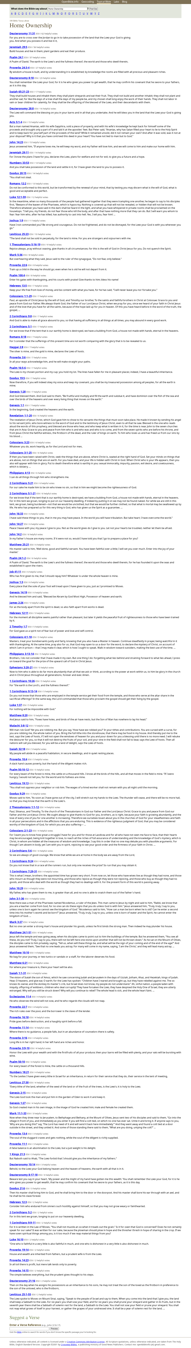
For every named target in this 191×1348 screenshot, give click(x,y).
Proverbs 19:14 (19, 1250)
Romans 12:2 (18, 183)
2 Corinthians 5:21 (21, 483)
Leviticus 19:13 (19, 783)
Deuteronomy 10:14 (22, 1164)
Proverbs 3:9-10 (20, 1048)
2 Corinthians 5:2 (21, 1212)
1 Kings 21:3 (17, 1154)
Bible (19, 1332)
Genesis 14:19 (18, 592)
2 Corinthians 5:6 (21, 850)
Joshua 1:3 (16, 582)
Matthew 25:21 (19, 544)
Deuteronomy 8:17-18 (24, 1174)
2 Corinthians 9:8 (21, 316)
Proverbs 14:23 (19, 1260)
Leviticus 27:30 (19, 1082)
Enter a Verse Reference (35, 1325)
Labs (116, 1)
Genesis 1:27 (18, 1103)
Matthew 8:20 (19, 715)
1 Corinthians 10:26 (22, 681)
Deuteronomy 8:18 (22, 78)
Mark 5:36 (16, 255)
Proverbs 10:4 (18, 759)
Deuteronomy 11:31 (22, 33)
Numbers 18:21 (19, 1072)
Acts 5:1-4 (16, 122)
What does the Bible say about (29, 8)
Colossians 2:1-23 (21, 830)
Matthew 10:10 (19, 952)
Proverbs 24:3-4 (20, 67)
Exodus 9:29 (17, 793)
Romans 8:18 (18, 337)
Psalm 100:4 (17, 275)
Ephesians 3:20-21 (21, 667)
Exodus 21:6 (17, 1188)
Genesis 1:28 (18, 391)
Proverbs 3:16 (18, 1038)
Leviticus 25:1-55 (20, 1294)
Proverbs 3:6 (18, 357)
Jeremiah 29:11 (19, 152)
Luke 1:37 (16, 705)
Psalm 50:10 (17, 1061)
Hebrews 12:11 (19, 613)
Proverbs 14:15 (19, 1270)
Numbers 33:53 (19, 162)
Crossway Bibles (69, 1344)
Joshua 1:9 (16, 220)
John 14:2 (16, 534)
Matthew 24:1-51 (20, 932)
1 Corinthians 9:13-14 (23, 691)
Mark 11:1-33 (18, 1113)
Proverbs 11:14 (19, 1027)
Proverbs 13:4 (18, 1133)
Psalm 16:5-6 (18, 368)
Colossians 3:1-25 (21, 452)
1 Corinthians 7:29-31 (23, 871)
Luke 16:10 (16, 1239)
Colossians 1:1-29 (21, 296)
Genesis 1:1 (17, 405)
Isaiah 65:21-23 (19, 91)
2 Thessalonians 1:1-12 (24, 807)
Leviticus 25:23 (19, 234)
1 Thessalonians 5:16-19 (25, 244)
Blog (124, 1)
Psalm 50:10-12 (19, 769)
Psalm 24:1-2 (18, 558)
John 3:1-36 (17, 898)
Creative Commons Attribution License (86, 1341)
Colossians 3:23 (19, 442)
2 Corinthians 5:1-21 (23, 493)
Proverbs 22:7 (18, 1007)
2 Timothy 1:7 (18, 626)
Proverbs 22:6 (18, 265)
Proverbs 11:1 (18, 1144)
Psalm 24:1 (16, 57)
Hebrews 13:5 (18, 285)
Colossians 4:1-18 (21, 637)
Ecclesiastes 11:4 (20, 996)
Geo (87, 1)
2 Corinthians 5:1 (21, 326)
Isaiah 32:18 (17, 749)
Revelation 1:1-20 (21, 415)
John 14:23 (16, 142)
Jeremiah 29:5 (18, 47)
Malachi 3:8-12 (19, 725)
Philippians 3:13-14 (22, 654)
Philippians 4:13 (20, 473)
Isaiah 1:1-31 (18, 973)
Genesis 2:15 (18, 1092)
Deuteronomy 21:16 (22, 1281)
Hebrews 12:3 (18, 1202)
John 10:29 (16, 888)
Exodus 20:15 (18, 173)
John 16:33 (16, 513)
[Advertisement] (160, 27)
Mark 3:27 (16, 922)
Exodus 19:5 (17, 378)
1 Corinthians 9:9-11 (23, 1222)
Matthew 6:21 (19, 963)
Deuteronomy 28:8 (22, 108)
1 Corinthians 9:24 (21, 861)
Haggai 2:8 (16, 347)
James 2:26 (16, 602)
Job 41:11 (15, 571)
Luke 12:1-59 (18, 197)
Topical (104, 1)
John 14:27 (16, 524)
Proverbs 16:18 (19, 1017)
